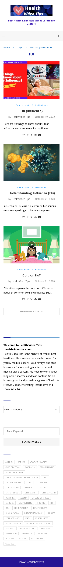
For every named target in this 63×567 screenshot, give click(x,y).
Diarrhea (9, 498)
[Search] (59, 36)
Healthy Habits (40, 508)
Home (7, 47)
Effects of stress (40, 498)
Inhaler (51, 513)
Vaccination (37, 538)
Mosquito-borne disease (38, 523)
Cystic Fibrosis (12, 493)
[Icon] (31, 80)
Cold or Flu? (31, 275)
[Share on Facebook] (28, 135)
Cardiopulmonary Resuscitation (21, 477)
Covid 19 (42, 487)
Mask (27, 518)
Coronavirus (12, 487)
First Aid (41, 503)
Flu (52, 503)
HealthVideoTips (21, 116)
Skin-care (42, 533)
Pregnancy (46, 528)
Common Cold (44, 482)
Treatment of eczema (15, 538)
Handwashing (21, 508)
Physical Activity (28, 528)
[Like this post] (23, 135)
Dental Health (49, 493)
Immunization (12, 513)
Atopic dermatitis (38, 462)
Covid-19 (28, 487)
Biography (30, 467)
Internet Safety (12, 518)
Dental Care (31, 493)
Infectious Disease (33, 513)
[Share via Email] (39, 135)
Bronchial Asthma (14, 472)
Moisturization (13, 523)
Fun (7, 508)
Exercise (9, 503)
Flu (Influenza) (31, 111)
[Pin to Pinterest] (35, 135)
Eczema (23, 498)
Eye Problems (25, 503)
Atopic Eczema (12, 467)
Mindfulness (41, 518)
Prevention (11, 533)
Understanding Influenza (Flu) (31, 193)
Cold (28, 482)
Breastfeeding (47, 467)
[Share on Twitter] (31, 135)
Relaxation (27, 533)
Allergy (9, 462)
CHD (45, 477)
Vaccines (9, 544)
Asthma (21, 462)
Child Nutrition (13, 482)
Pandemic (10, 528)
